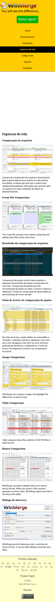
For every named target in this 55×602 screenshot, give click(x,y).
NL (24, 563)
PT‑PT (16, 567)
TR (17, 570)
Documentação (27, 37)
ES (28, 567)
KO (50, 563)
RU (23, 567)
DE (34, 563)
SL (41, 567)
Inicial (27, 31)
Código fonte (27, 56)
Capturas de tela (27, 49)
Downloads (28, 43)
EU (8, 563)
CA (13, 563)
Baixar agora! (27, 19)
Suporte (27, 62)
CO (19, 563)
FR (40, 563)
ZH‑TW (33, 570)
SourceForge (24, 584)
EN (3, 563)
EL (29, 563)
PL (1, 567)
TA (51, 567)
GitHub (27, 581)
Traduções (27, 68)
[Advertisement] (27, 102)
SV (46, 567)
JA (45, 563)
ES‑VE (35, 567)
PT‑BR (8, 567)
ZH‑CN (24, 570)
